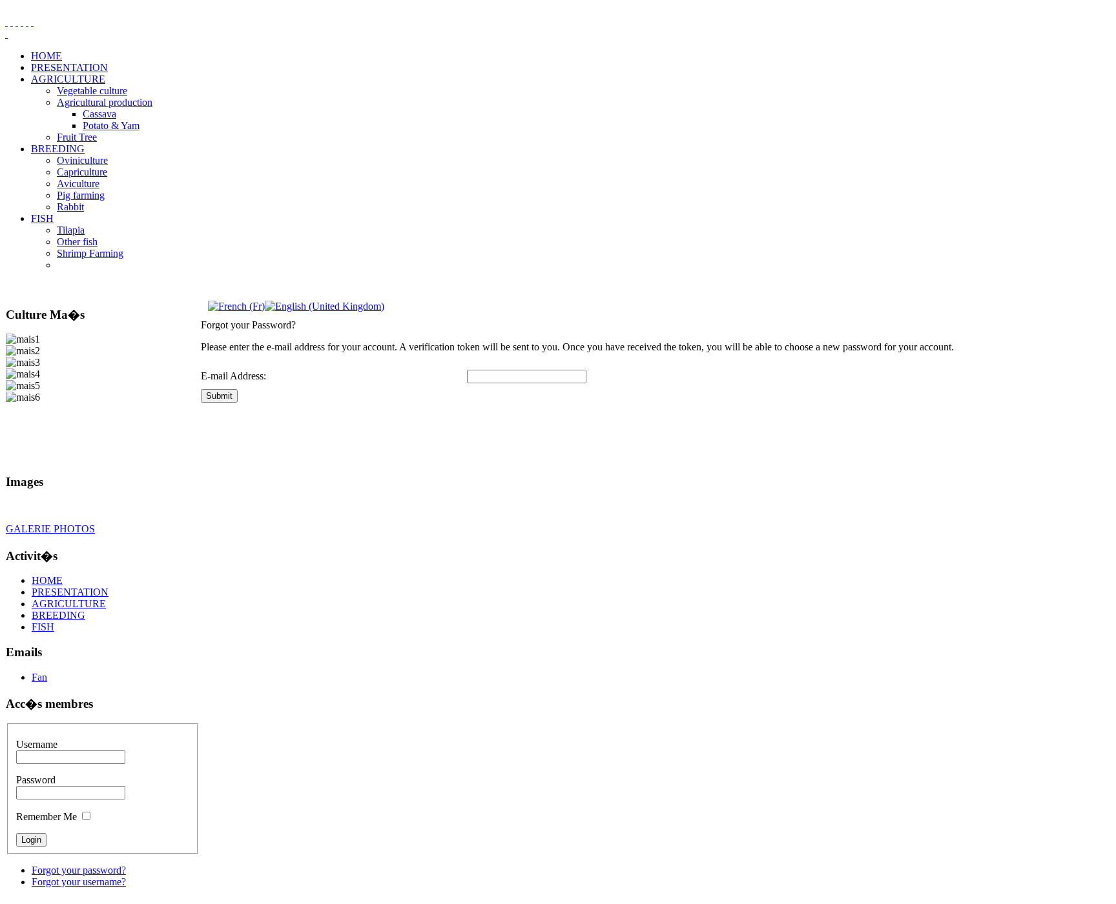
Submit (219, 396)
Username (36, 744)
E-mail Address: (233, 375)
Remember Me (46, 816)
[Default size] (27, 22)
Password (36, 779)
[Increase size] (22, 22)
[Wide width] (11, 22)
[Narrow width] (17, 22)
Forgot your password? (79, 870)
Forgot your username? (79, 881)
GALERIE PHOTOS (50, 528)
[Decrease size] (32, 22)
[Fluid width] (6, 22)
